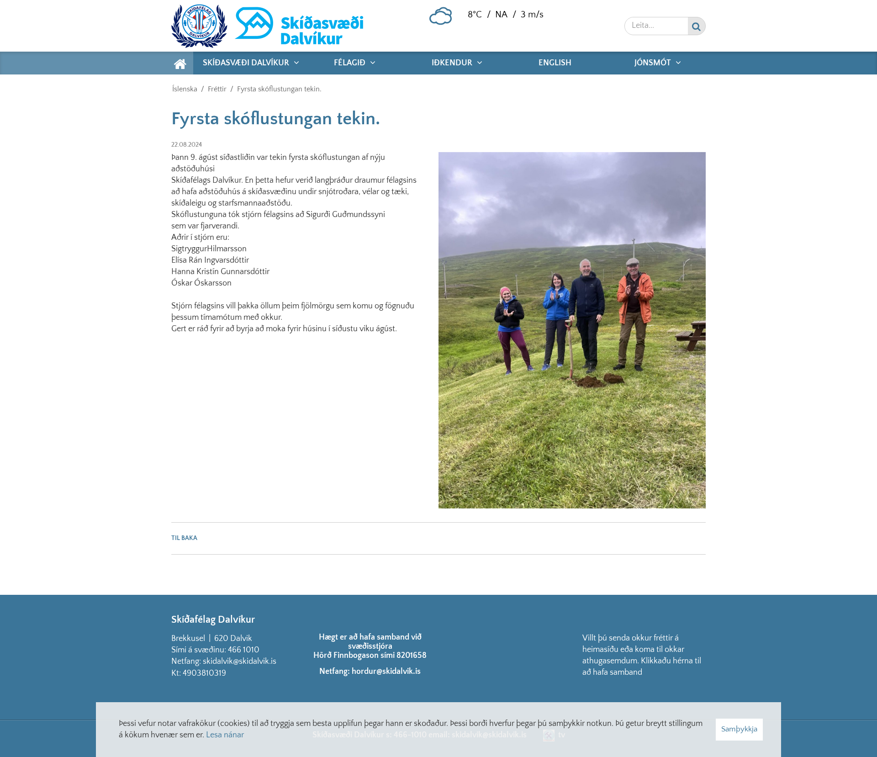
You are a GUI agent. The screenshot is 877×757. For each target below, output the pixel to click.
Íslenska (184, 89)
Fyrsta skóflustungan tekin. (279, 89)
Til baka (184, 538)
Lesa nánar (225, 735)
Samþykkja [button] (739, 729)
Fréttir (217, 89)
